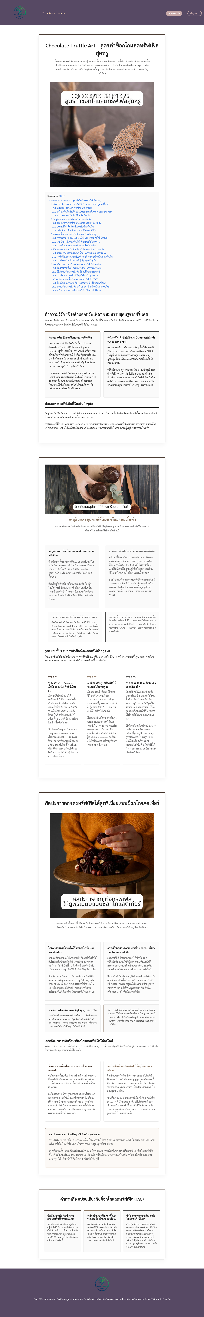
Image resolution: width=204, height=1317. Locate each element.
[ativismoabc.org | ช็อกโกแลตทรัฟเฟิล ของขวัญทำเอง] (19, 12)
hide (62, 196)
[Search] (43, 13)
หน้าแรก (51, 13)
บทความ (62, 13)
